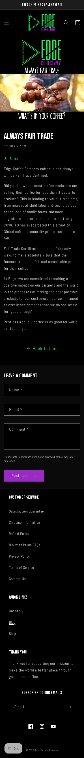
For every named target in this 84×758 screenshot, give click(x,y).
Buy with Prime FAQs (24, 545)
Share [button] (14, 158)
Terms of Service (21, 567)
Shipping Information (24, 522)
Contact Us (17, 578)
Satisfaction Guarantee (26, 511)
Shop (12, 633)
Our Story (16, 611)
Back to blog (45, 349)
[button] (6, 22)
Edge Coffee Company (46, 750)
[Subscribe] (69, 707)
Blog (12, 622)
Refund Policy (19, 533)
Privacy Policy (19, 556)
